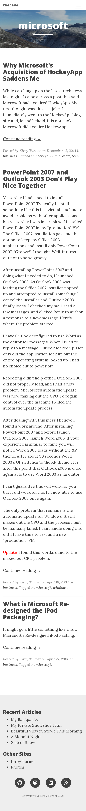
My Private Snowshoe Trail (36, 725)
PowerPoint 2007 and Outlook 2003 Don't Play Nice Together (40, 179)
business (10, 156)
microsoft (62, 156)
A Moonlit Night (26, 736)
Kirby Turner (23, 761)
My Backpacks (24, 719)
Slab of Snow (23, 742)
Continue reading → (22, 138)
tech (75, 156)
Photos (17, 767)
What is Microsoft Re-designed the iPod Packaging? (36, 610)
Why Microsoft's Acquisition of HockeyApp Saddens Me (42, 72)
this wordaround (49, 552)
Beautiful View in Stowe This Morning (46, 730)
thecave (10, 5)
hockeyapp (44, 156)
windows (60, 587)
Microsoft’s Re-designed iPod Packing (38, 635)
